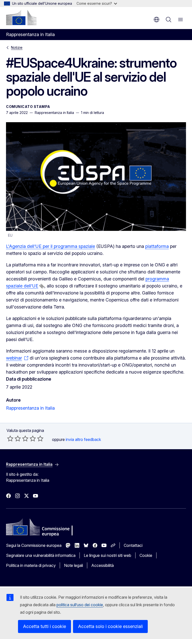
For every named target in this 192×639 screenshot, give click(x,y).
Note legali (73, 565)
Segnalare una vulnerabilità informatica (41, 555)
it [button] (156, 19)
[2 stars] (14, 438)
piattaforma (157, 246)
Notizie (16, 47)
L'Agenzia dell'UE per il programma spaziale (50, 246)
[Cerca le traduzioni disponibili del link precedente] (41, 286)
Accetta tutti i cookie (44, 626)
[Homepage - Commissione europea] (21, 17)
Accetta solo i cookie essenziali (110, 626)
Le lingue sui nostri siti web (107, 555)
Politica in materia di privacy (31, 565)
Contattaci (133, 545)
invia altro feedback (83, 439)
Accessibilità (102, 565)
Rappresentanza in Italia (30, 408)
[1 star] (10, 438)
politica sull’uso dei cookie (79, 604)
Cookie (146, 555)
